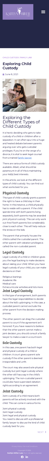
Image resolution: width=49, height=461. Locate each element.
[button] (43, 12)
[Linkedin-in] (26, 457)
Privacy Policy (17, 446)
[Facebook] (22, 457)
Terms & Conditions (30, 446)
